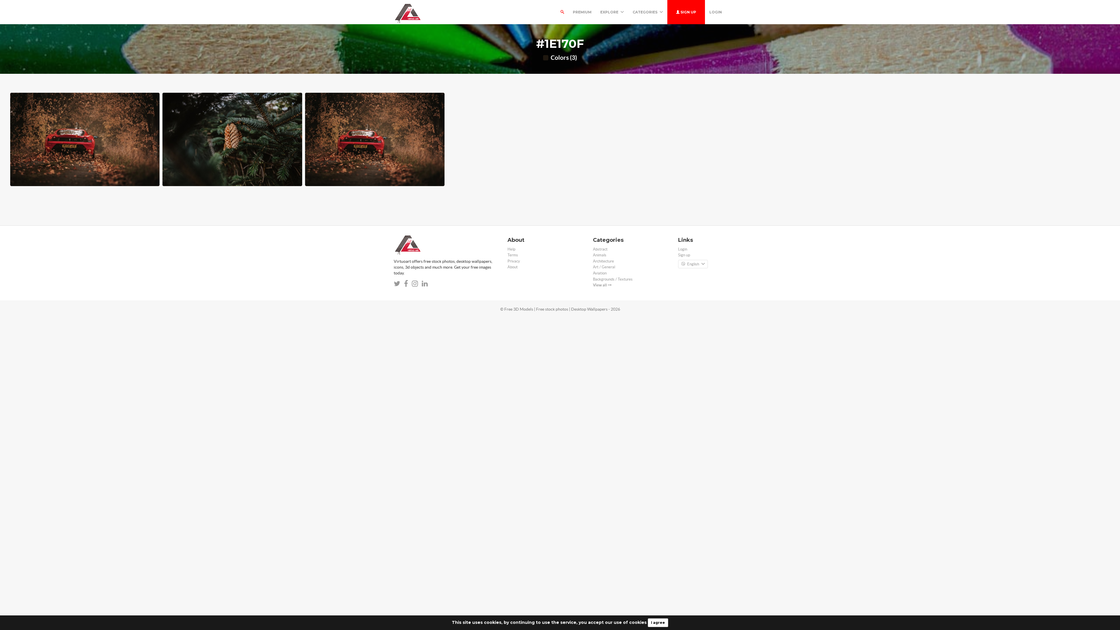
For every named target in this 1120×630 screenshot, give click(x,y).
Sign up (688, 12)
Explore (609, 12)
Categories (645, 12)
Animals (599, 255)
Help (511, 249)
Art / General (604, 267)
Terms (513, 255)
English (693, 264)
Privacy (514, 261)
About (513, 267)
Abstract (600, 249)
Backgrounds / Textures (613, 279)
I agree (658, 622)
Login (715, 12)
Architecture (603, 261)
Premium (582, 12)
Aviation (600, 273)
